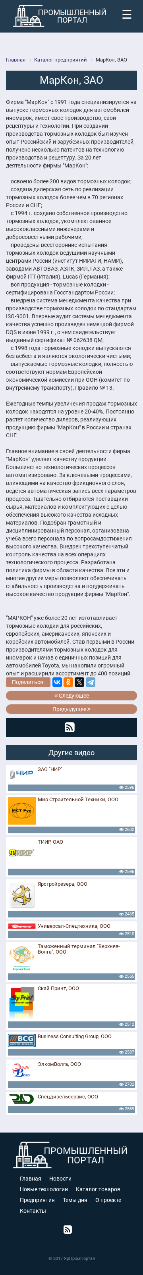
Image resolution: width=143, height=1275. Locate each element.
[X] (79, 682)
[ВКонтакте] (57, 682)
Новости (60, 1178)
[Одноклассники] (68, 682)
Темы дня (75, 1200)
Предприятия (37, 1200)
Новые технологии (44, 1189)
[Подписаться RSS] (70, 727)
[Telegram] (90, 682)
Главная (30, 1178)
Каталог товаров (98, 1189)
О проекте (108, 1200)
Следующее (73, 695)
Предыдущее (69, 709)
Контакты (33, 1211)
